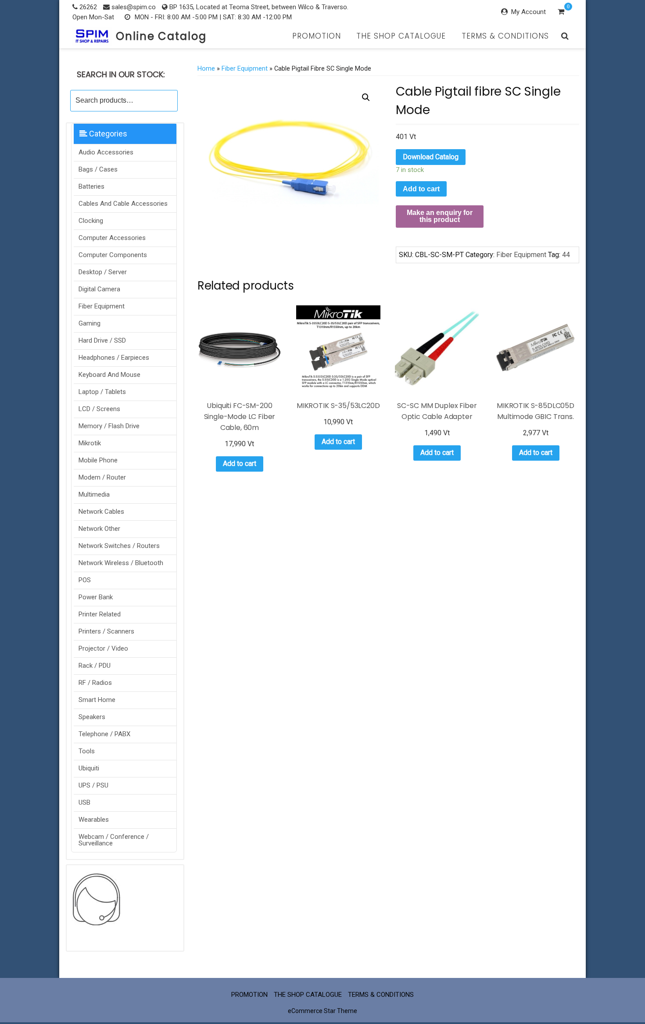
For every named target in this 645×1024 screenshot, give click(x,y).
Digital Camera (99, 289)
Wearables (94, 819)
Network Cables (101, 512)
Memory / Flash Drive (109, 426)
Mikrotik (90, 443)
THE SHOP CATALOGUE (401, 36)
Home (206, 68)
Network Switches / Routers (119, 546)
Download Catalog (431, 157)
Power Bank (96, 597)
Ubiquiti (89, 768)
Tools (87, 751)
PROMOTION (316, 36)
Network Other (99, 529)
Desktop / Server (103, 272)
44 (566, 255)
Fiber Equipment (102, 306)
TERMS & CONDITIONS (505, 36)
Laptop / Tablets (102, 392)
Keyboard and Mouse (109, 375)
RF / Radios (95, 683)
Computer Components (113, 255)
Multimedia (94, 494)
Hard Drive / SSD (102, 340)
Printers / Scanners (106, 631)
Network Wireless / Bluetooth (121, 563)
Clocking (91, 221)
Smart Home (97, 700)
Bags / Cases (98, 169)
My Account (528, 12)
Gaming (89, 323)
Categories (107, 133)
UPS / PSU (93, 785)
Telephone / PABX (104, 734)
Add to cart (421, 189)
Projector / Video (103, 648)
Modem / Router (102, 477)
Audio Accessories (106, 152)
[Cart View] (561, 13)
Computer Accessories (112, 238)
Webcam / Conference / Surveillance (114, 840)
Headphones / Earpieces (114, 358)
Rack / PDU (95, 666)
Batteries (91, 186)
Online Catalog (161, 36)
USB (84, 802)
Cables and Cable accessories (123, 204)
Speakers (92, 717)
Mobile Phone (98, 460)
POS (85, 580)
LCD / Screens (99, 409)
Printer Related (100, 614)
